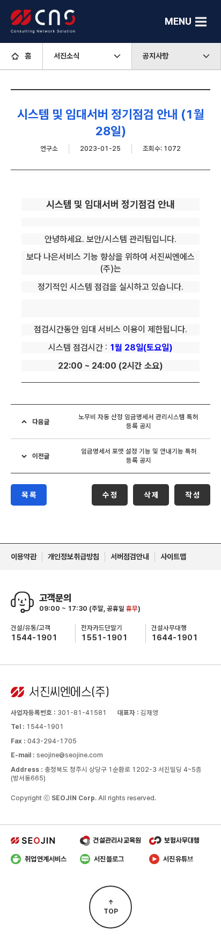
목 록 (28, 495)
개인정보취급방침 (73, 556)
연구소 (49, 148)
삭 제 (151, 495)
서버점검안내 (129, 556)
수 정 (109, 495)
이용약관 (23, 556)
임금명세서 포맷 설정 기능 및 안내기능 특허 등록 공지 (139, 455)
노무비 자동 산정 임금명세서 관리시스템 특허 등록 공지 (138, 421)
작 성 (192, 495)
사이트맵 (173, 556)
